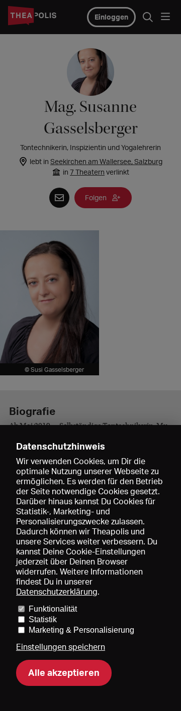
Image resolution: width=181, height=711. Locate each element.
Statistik (43, 619)
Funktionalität (53, 609)
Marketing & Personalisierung (81, 630)
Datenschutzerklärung (57, 592)
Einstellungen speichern (60, 647)
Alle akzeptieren (64, 672)
